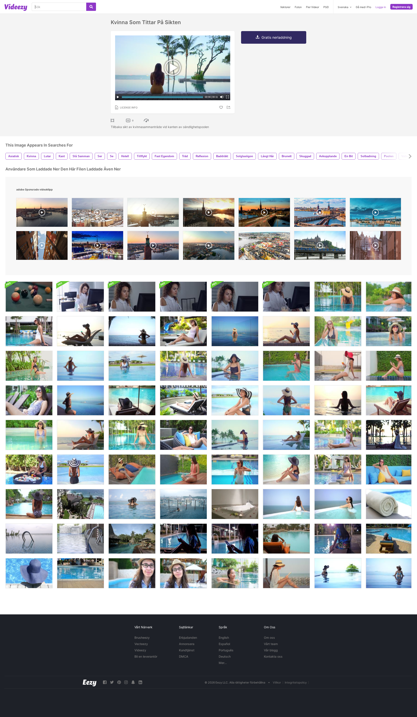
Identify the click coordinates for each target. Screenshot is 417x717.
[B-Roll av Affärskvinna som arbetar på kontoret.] (183, 297)
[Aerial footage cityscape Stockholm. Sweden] (208, 246)
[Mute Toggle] (221, 97)
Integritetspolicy (296, 682)
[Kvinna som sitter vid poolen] (286, 469)
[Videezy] (15, 7)
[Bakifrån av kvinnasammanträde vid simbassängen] (29, 504)
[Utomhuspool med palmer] (132, 539)
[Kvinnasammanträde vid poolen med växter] (29, 366)
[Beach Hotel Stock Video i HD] (80, 504)
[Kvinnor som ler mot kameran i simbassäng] (337, 331)
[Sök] (91, 7)
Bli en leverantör (145, 656)
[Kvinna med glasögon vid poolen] (183, 573)
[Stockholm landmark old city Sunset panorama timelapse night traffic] (97, 246)
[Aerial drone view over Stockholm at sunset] (153, 213)
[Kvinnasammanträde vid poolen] (132, 435)
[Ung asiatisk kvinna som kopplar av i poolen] (286, 366)
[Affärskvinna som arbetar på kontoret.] (80, 297)
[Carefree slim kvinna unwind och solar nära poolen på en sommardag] (389, 539)
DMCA (183, 656)
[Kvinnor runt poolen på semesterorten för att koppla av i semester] (234, 400)
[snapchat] (133, 682)
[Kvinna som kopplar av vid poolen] (183, 400)
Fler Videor (312, 7)
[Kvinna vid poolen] (234, 435)
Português (226, 650)
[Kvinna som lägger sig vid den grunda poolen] (389, 331)
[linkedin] (140, 682)
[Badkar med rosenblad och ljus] (234, 504)
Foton (298, 7)
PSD (326, 7)
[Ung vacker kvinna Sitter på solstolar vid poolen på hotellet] (286, 539)
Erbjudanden (188, 637)
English (224, 637)
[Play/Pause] (118, 97)
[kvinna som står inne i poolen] (132, 366)
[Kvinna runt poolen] (337, 469)
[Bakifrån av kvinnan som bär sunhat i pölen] (337, 297)
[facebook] (104, 682)
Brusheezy (142, 637)
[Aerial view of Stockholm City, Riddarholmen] (208, 213)
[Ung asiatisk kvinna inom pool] (234, 573)
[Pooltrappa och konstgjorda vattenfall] (80, 539)
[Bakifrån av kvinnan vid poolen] (183, 366)
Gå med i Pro (363, 7)
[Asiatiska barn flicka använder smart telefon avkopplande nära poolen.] (183, 539)
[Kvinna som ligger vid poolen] (389, 400)
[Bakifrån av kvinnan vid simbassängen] (80, 469)
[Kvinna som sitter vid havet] (286, 331)
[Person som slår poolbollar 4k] (29, 297)
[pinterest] (119, 682)
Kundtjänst (186, 650)
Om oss (269, 637)
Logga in (381, 7)
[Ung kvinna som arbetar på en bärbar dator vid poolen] (183, 469)
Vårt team (271, 644)
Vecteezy (141, 644)
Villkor (277, 682)
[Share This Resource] (229, 107)
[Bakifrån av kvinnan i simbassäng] (80, 366)
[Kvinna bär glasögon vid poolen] (132, 573)
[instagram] (126, 682)
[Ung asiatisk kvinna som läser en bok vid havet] (286, 573)
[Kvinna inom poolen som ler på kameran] (234, 366)
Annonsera (186, 644)
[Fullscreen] (227, 97)
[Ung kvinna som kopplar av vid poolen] (183, 331)
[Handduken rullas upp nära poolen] (389, 504)
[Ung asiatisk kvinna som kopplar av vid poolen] (337, 366)
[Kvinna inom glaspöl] (234, 469)
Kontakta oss (273, 656)
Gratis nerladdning (276, 37)
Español (224, 644)
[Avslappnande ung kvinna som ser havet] (132, 331)
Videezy (140, 650)
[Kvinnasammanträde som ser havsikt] (80, 400)
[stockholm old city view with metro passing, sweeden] (320, 246)
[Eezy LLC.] (89, 682)
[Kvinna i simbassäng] (29, 573)
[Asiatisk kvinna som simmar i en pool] (183, 504)
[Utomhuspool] (29, 539)
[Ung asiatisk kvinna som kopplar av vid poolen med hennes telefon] (389, 366)
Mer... (223, 663)
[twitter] (112, 682)
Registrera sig (401, 6)
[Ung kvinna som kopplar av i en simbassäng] (29, 331)
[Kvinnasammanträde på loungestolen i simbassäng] (286, 435)
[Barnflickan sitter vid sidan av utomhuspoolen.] (337, 539)
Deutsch (225, 656)
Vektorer (285, 7)
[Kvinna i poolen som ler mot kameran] (29, 435)
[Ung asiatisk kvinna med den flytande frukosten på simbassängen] (29, 469)
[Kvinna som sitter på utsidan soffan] (389, 469)
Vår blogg (271, 650)
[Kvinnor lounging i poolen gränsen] (389, 297)
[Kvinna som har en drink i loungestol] (80, 435)
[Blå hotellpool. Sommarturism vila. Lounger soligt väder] (80, 573)
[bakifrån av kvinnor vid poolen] (234, 331)
